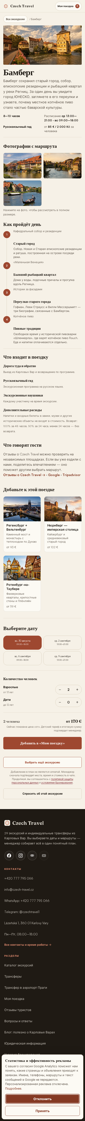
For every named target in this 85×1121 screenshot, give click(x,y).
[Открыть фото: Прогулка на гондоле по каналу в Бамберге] (22, 193)
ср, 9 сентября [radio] (62, 658)
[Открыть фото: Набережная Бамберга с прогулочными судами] (62, 166)
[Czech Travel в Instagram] (20, 855)
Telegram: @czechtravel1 (21, 912)
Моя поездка (14, 999)
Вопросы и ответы (18, 1021)
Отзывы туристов (17, 1010)
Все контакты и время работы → (27, 944)
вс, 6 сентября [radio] (23, 658)
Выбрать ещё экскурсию (42, 762)
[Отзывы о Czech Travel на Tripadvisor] (32, 855)
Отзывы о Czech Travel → (24, 475)
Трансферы (12, 976)
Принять (42, 1111)
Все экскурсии (15, 19)
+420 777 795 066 (18, 878)
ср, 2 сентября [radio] (62, 642)
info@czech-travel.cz (19, 890)
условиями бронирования (57, 782)
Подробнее (13, 1088)
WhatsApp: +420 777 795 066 (27, 901)
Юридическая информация (25, 1043)
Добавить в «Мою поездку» (42, 743)
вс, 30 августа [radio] (22, 642)
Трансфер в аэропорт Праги (25, 988)
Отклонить (42, 1099)
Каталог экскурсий (18, 965)
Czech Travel (22, 6)
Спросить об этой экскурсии (42, 793)
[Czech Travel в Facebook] (9, 855)
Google (54, 475)
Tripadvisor (72, 475)
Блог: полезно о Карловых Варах (29, 1032)
